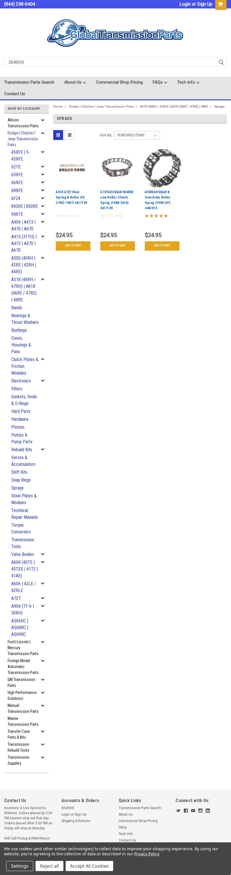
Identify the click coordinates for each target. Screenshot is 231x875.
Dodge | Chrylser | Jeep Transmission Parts (23, 139)
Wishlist (67, 808)
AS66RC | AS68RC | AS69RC (19, 627)
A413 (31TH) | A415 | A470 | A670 (24, 243)
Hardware (19, 419)
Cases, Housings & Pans (21, 344)
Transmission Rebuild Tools (18, 747)
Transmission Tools (22, 543)
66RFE (17, 182)
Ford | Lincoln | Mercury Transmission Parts (23, 648)
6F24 (15, 198)
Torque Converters (21, 528)
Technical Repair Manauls (24, 514)
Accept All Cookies (89, 866)
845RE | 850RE (24, 206)
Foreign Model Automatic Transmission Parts (23, 666)
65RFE (17, 174)
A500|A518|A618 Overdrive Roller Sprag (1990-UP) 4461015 (157, 200)
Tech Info (186, 82)
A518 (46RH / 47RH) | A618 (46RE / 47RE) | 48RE (24, 289)
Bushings (19, 330)
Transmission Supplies (18, 760)
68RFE (17, 190)
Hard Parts (20, 411)
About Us (73, 82)
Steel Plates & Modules (24, 499)
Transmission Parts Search (29, 82)
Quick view (73, 183)
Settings (19, 866)
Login (184, 4)
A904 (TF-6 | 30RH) (22, 610)
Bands (16, 307)
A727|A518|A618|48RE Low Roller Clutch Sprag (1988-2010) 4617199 (117, 200)
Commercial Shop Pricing (119, 82)
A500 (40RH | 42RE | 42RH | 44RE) (23, 264)
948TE (17, 214)
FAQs (158, 82)
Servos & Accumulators (23, 461)
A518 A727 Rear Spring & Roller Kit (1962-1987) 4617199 (71, 197)
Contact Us (14, 93)
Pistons (18, 427)
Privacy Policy (146, 853)
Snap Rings (21, 480)
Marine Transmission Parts (23, 721)
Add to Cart (73, 245)
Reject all (49, 866)
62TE (16, 167)
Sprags (17, 488)
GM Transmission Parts (21, 682)
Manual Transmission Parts (23, 708)
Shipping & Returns (75, 821)
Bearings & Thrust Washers (25, 319)
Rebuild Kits (21, 449)
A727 (16, 598)
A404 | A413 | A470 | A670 (23, 225)
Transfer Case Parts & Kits (19, 734)
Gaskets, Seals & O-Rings (24, 400)
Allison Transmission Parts (23, 123)
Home (58, 106)
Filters (16, 388)
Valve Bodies (22, 554)
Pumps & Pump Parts (21, 438)
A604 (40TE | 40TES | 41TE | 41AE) (24, 569)
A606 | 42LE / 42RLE (23, 587)
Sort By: (106, 135)
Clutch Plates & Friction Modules (24, 366)
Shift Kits (19, 472)
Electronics (21, 381)
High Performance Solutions (22, 695)
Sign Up (204, 4)
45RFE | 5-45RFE (20, 156)
